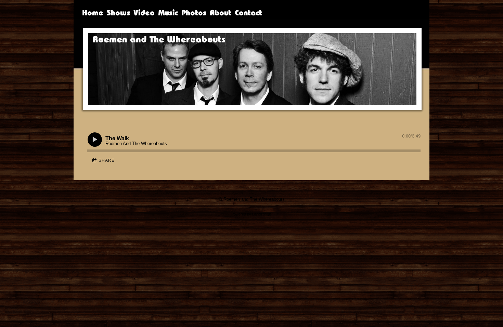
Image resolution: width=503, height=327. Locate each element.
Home (92, 12)
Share (107, 160)
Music (168, 12)
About (220, 12)
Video (144, 12)
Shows (118, 12)
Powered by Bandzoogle (251, 214)
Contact (248, 12)
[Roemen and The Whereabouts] (165, 67)
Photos (193, 12)
